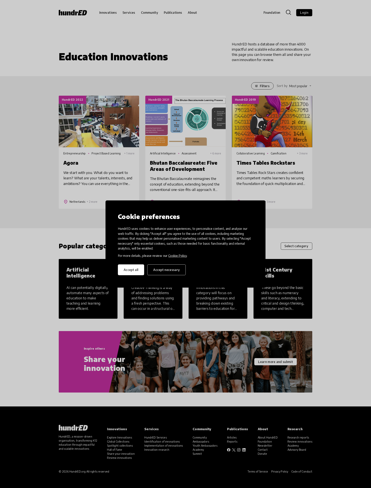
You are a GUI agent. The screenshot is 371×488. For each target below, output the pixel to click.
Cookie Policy (177, 256)
